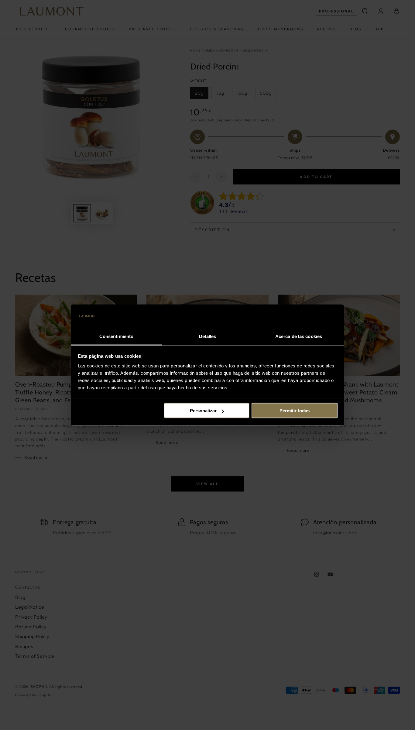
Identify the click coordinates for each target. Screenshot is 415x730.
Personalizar (203, 410)
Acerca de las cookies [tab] (298, 336)
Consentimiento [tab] (116, 336)
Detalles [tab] (207, 336)
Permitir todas (295, 410)
